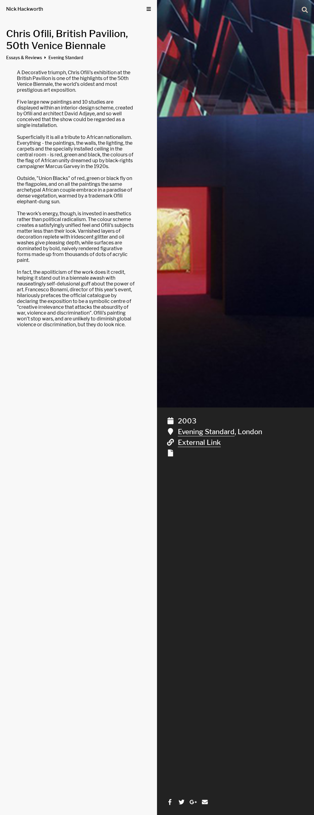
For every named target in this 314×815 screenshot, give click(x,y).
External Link (199, 442)
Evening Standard (206, 431)
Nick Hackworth (24, 9)
